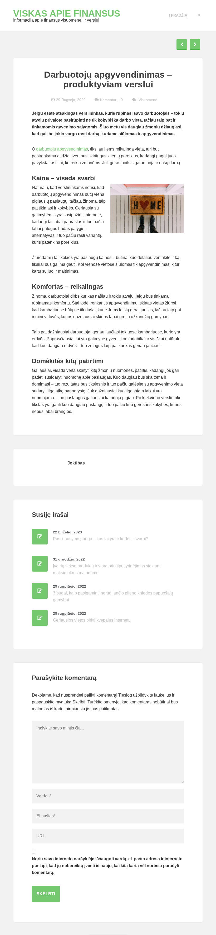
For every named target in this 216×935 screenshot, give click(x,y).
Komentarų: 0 (111, 100)
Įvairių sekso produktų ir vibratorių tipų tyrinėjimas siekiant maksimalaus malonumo (106, 566)
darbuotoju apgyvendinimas (62, 149)
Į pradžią (178, 15)
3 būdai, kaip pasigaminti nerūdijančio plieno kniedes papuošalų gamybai (113, 593)
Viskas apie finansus (66, 13)
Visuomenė (148, 100)
